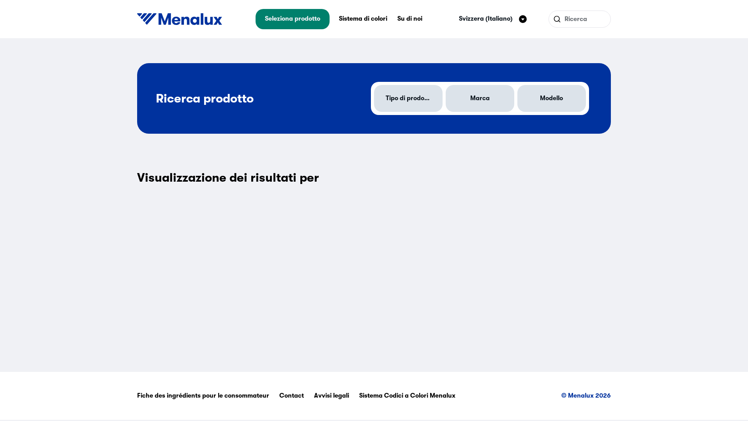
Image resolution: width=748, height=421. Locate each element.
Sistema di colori (363, 18)
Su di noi (409, 18)
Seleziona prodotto (292, 18)
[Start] (179, 19)
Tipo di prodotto (409, 98)
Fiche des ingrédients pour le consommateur (203, 395)
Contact (291, 395)
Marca (480, 98)
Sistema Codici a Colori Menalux (407, 395)
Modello (551, 98)
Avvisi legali (331, 395)
